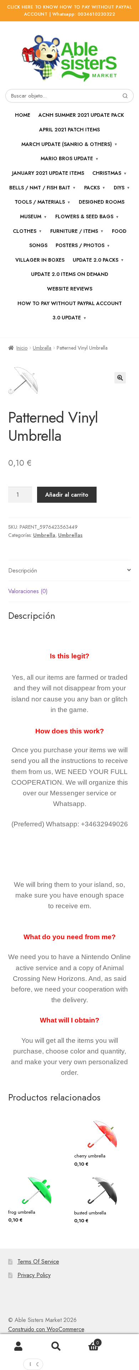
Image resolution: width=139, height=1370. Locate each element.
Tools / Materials (40, 201)
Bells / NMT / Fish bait (39, 187)
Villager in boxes (40, 259)
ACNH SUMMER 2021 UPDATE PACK (81, 115)
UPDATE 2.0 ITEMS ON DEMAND (69, 274)
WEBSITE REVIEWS (69, 288)
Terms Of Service (38, 1261)
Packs (92, 187)
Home (22, 115)
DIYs (119, 187)
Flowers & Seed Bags (84, 216)
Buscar (56, 1346)
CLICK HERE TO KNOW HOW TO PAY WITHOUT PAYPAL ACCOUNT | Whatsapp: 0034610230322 (69, 10)
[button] (120, 377)
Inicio (21, 347)
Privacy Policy (34, 1275)
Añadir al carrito (66, 495)
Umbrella (42, 347)
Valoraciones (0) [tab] (28, 591)
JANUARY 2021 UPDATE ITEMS (48, 173)
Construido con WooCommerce (46, 1329)
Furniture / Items (74, 231)
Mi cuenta (18, 1346)
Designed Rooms (101, 201)
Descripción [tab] (22, 570)
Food (119, 231)
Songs (38, 245)
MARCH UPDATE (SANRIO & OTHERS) (66, 144)
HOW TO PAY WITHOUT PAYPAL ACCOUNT (69, 303)
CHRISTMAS (106, 173)
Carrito (87, 1340)
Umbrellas (70, 535)
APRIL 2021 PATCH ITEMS (69, 129)
